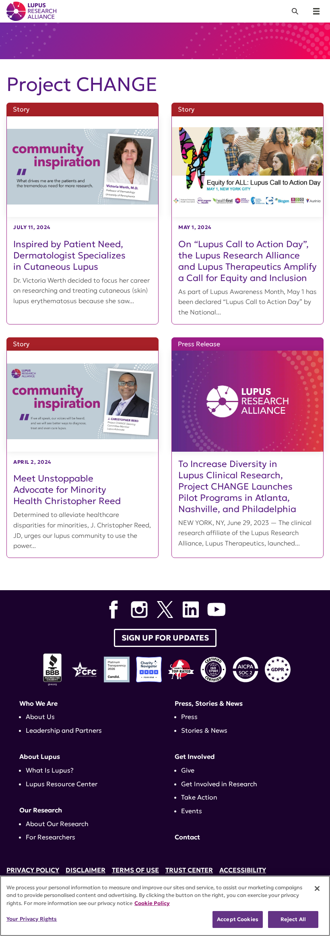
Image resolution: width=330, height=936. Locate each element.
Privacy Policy (32, 870)
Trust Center (189, 870)
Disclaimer (85, 870)
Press (189, 717)
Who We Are (38, 703)
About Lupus (39, 756)
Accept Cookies (237, 919)
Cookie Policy (152, 903)
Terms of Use (135, 870)
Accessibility (242, 870)
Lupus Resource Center (61, 784)
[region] (165, 906)
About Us (40, 717)
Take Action (199, 797)
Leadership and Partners (64, 730)
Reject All (293, 919)
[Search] (295, 11)
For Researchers (50, 837)
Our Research (40, 810)
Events (191, 811)
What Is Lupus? (50, 770)
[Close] (317, 888)
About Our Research (57, 824)
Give (187, 770)
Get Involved (195, 756)
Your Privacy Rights (31, 918)
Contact (187, 837)
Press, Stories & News (209, 703)
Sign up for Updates (165, 638)
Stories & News (204, 730)
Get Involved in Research (219, 784)
